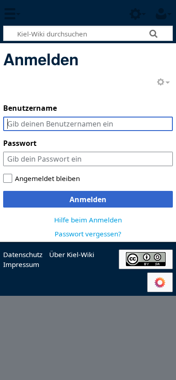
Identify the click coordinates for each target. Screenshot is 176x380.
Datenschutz (22, 254)
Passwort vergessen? (88, 233)
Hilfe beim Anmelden (88, 219)
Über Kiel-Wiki (71, 254)
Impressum (21, 264)
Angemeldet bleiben (47, 178)
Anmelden (88, 199)
